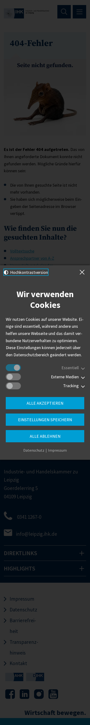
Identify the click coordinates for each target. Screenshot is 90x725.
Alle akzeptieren (45, 403)
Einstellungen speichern (45, 419)
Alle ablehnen (45, 436)
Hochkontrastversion (28, 272)
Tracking (71, 385)
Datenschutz (33, 450)
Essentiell (70, 367)
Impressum (57, 450)
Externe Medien (65, 377)
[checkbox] (13, 367)
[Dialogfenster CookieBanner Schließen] (83, 272)
